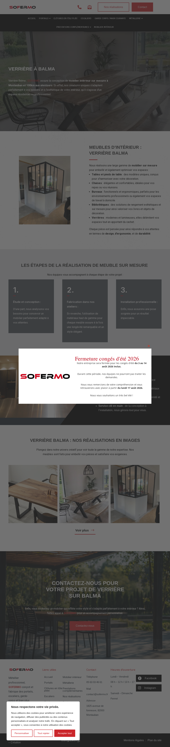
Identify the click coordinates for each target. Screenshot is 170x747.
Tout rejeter (43, 733)
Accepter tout (65, 733)
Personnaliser (22, 733)
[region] (43, 720)
